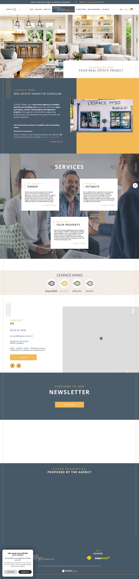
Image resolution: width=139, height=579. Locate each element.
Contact (136, 167)
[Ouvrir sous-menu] (41, 9)
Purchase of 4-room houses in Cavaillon (69, 518)
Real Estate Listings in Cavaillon (94, 485)
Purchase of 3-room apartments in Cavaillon (71, 529)
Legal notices (79, 566)
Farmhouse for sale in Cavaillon (47, 500)
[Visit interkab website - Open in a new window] (102, 558)
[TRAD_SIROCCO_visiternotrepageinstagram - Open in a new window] (18, 365)
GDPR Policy (93, 566)
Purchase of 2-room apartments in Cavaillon (71, 525)
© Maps (123, 371)
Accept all (25, 572)
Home (31, 9)
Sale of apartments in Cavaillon (47, 489)
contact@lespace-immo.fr (21, 336)
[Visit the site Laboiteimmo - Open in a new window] (69, 573)
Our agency (105, 9)
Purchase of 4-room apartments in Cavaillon (71, 533)
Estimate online (81, 9)
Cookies (99, 566)
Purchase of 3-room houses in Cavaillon (69, 514)
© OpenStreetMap (131, 371)
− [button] (133, 312)
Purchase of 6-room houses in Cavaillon (69, 521)
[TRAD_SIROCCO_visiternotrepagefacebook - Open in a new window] (12, 365)
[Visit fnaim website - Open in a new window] (89, 558)
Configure (10, 572)
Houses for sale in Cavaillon (45, 485)
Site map (73, 566)
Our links (88, 566)
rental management (94, 9)
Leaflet (117, 371)
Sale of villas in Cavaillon (44, 493)
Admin (84, 566)
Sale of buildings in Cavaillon (46, 497)
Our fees (68, 566)
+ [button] (133, 309)
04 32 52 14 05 (18, 330)
